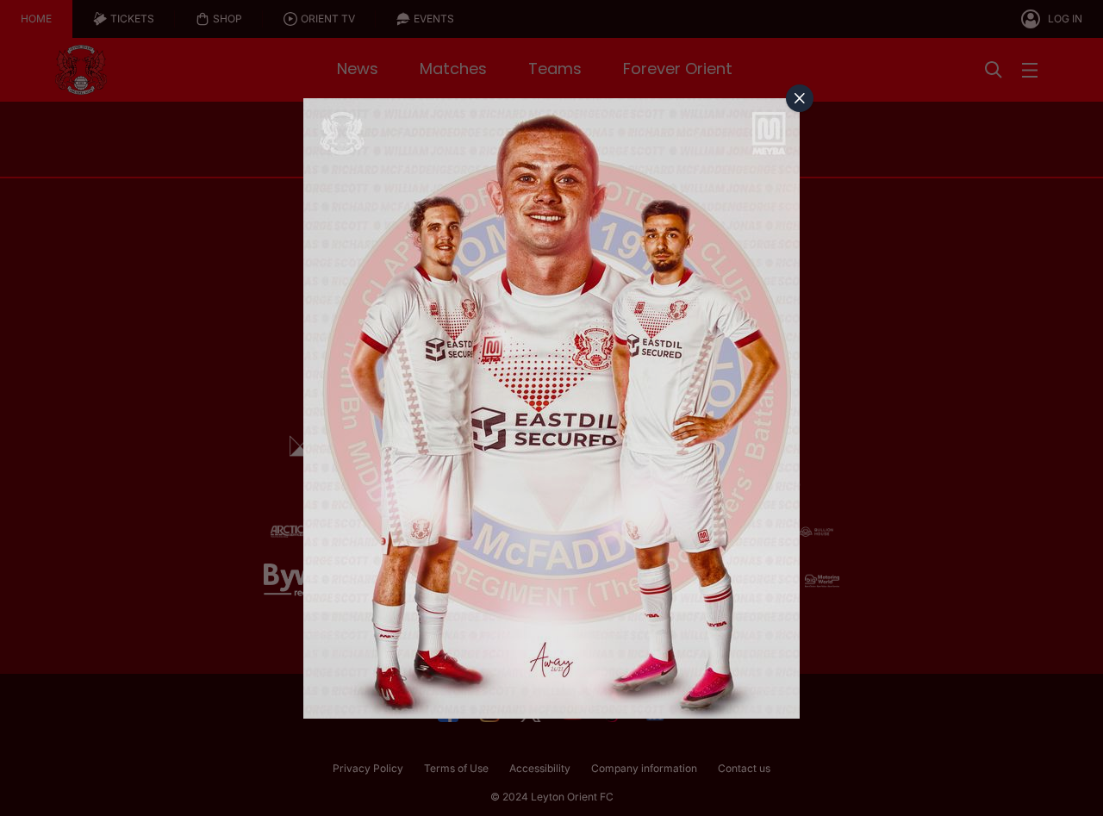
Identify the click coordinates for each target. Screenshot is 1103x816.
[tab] (800, 98)
